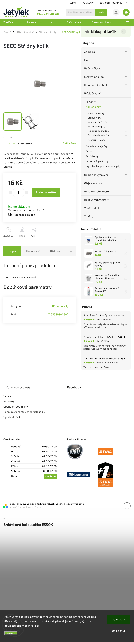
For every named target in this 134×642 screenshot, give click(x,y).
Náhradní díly (93, 106)
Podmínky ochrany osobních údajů (24, 411)
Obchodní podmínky (111, 3)
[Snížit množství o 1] (10, 192)
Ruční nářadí (92, 68)
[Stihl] (113, 452)
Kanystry (91, 101)
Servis (73, 3)
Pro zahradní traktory (98, 130)
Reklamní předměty (96, 191)
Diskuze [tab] (55, 251)
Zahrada (89, 51)
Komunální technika (96, 85)
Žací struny (92, 156)
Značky (88, 216)
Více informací (31, 625)
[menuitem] (12, 22)
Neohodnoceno (24, 143)
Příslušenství (92, 93)
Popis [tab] (12, 251)
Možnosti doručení (24, 214)
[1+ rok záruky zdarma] (113, 475)
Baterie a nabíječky (96, 146)
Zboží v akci (91, 208)
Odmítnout (118, 630)
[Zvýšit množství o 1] (26, 192)
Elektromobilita (94, 76)
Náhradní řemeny (96, 139)
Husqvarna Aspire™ (96, 199)
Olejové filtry (94, 117)
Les (86, 60)
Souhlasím (118, 619)
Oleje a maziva (93, 183)
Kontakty (88, 3)
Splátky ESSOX (12, 417)
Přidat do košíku (45, 192)
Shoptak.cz (40, 507)
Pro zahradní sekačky (98, 135)
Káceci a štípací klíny (97, 161)
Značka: (69, 143)
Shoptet (22, 507)
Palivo (89, 150)
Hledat (100, 12)
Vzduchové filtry (96, 113)
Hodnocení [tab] (33, 251)
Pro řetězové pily (96, 126)
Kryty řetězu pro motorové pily (103, 166)
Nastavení (11, 633)
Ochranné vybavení (96, 174)
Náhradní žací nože (97, 122)
